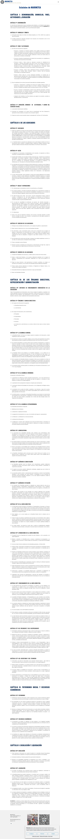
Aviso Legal (50, 836)
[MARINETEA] (2, 2)
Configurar (31, 833)
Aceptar (53, 833)
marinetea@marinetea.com (15, 819)
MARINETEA (13, 1)
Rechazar (42, 833)
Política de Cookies (35, 836)
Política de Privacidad (44, 836)
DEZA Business (11, 824)
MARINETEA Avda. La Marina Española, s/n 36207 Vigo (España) (15, 815)
